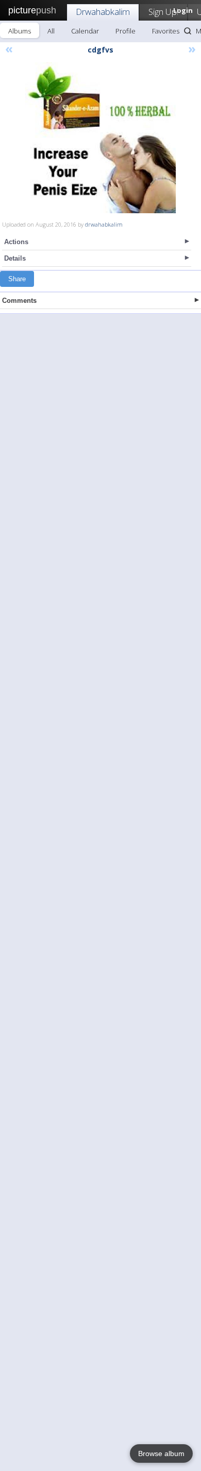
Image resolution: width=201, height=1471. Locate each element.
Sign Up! (163, 12)
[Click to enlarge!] (100, 137)
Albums (19, 31)
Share (17, 279)
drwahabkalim (104, 224)
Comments (19, 300)
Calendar (85, 31)
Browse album (161, 1453)
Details (15, 258)
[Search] (187, 31)
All (51, 31)
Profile (125, 31)
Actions (16, 242)
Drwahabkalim (103, 12)
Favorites (165, 31)
